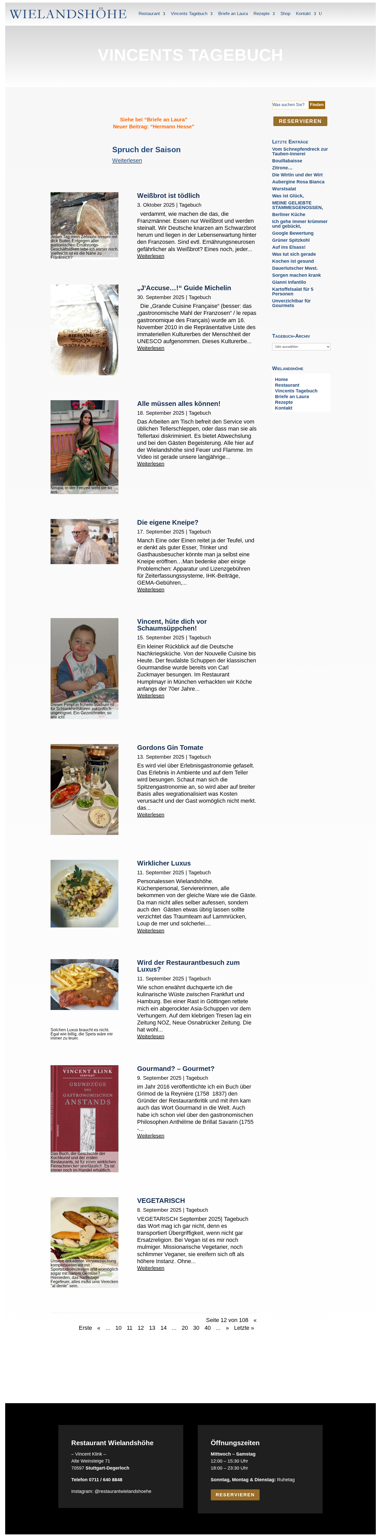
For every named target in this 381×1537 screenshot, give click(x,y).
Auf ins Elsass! (289, 247)
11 (129, 1328)
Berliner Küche (288, 214)
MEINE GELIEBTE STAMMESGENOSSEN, (297, 205)
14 (163, 1328)
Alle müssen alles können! (179, 403)
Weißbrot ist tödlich (168, 195)
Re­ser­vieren (300, 121)
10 (118, 1328)
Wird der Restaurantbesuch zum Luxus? (188, 966)
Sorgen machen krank (296, 275)
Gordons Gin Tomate (170, 747)
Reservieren (235, 1494)
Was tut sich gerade (294, 254)
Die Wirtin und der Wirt (297, 174)
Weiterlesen (150, 256)
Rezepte (261, 13)
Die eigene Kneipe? (168, 522)
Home (281, 380)
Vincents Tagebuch (189, 13)
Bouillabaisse (287, 160)
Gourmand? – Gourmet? (176, 1068)
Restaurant (149, 13)
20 (185, 1328)
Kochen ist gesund (293, 261)
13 (152, 1328)
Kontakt (303, 13)
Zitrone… (282, 167)
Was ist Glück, (288, 195)
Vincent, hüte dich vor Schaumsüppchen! (172, 625)
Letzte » (244, 1328)
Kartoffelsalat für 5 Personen (292, 291)
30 (196, 1328)
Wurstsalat (284, 188)
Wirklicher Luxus (164, 863)
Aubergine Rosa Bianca (298, 181)
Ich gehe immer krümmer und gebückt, (300, 224)
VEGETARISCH (161, 1200)
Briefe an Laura (233, 13)
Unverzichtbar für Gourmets (291, 303)
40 (207, 1328)
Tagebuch (190, 205)
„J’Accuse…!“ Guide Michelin (184, 288)
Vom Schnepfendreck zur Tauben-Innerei (300, 151)
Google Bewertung (293, 233)
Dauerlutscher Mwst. (295, 268)
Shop (285, 13)
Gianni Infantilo (289, 282)
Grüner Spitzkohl (291, 240)
